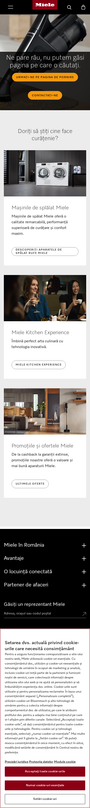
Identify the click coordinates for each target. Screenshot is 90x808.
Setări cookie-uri (45, 799)
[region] (45, 718)
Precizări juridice (16, 761)
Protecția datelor (41, 761)
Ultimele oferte (30, 483)
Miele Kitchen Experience (39, 364)
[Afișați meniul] (10, 7)
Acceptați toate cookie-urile (45, 771)
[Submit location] (84, 614)
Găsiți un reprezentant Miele (34, 604)
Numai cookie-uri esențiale (45, 785)
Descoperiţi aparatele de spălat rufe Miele (39, 251)
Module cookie (65, 761)
